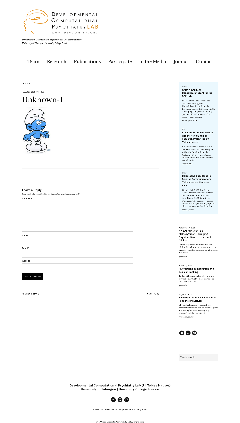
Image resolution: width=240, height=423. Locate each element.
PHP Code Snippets (105, 422)
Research (56, 61)
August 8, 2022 (185, 294)
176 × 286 (40, 92)
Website (26, 261)
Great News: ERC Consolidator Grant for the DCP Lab (197, 93)
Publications (87, 61)
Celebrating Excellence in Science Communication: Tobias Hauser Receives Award (196, 180)
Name (25, 235)
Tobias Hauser (187, 317)
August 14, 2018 (28, 92)
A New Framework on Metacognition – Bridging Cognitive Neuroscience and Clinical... (195, 235)
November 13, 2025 (187, 228)
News (184, 87)
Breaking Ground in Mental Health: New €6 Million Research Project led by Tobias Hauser (197, 137)
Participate (120, 61)
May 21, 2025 (188, 210)
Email (25, 248)
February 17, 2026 (189, 120)
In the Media (152, 61)
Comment (27, 198)
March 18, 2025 (185, 265)
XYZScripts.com (136, 422)
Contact (204, 61)
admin (184, 256)
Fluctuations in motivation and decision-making (196, 270)
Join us (181, 61)
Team (33, 61)
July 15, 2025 (188, 164)
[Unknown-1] (36, 152)
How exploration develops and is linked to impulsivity (197, 299)
